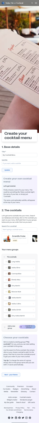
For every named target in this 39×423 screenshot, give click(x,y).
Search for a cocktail (9, 226)
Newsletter (14, 392)
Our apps (29, 386)
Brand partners (8, 408)
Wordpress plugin (26, 400)
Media (6, 392)
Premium (20, 386)
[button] (7, 170)
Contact (32, 392)
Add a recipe (12, 397)
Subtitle (4, 160)
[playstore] (12, 417)
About (34, 389)
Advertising (25, 389)
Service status (28, 410)
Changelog (19, 412)
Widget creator (12, 400)
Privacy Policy (20, 408)
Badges (15, 389)
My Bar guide (9, 402)
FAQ (33, 408)
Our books (6, 389)
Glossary (24, 392)
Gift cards (31, 402)
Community (10, 386)
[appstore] (9, 417)
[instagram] (26, 417)
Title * (4, 152)
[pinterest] (30, 417)
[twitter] (23, 417)
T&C (28, 408)
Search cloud (20, 402)
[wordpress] (16, 417)
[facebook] (19, 417)
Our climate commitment (14, 410)
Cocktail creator (25, 397)
